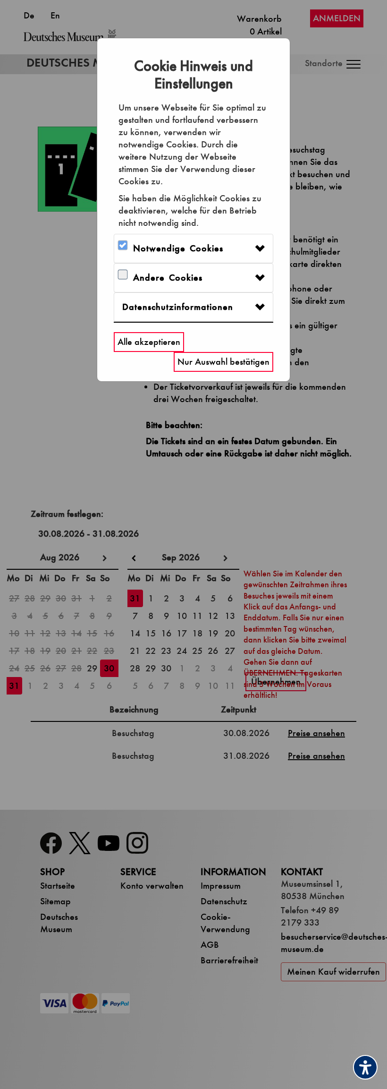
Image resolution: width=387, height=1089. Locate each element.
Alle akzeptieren (149, 342)
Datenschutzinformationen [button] (177, 307)
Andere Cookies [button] (167, 277)
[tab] (193, 248)
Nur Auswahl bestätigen (223, 362)
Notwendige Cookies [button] (178, 248)
